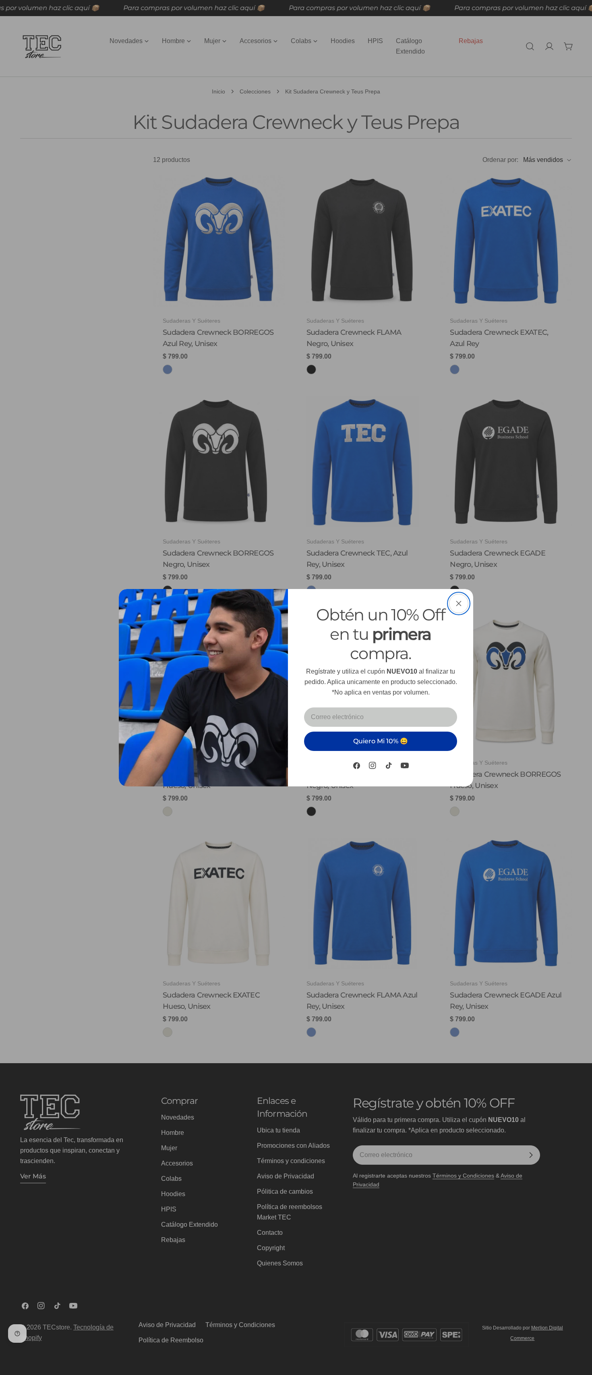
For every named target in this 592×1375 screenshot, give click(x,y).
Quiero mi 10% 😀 (380, 741)
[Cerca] (458, 603)
